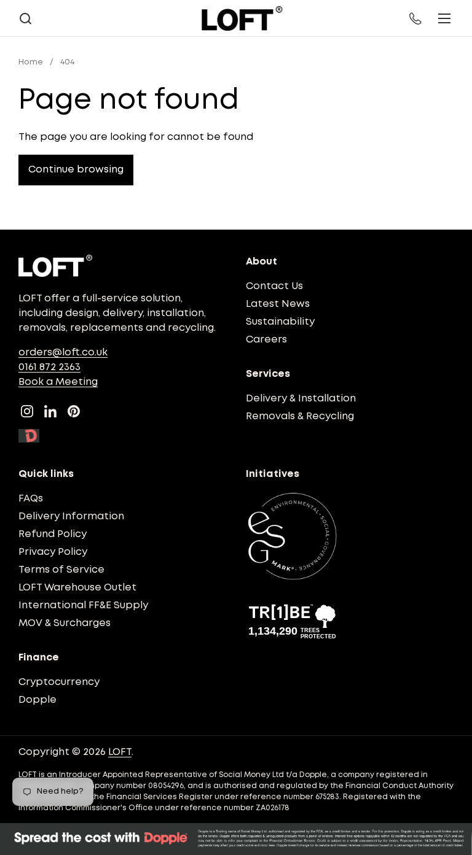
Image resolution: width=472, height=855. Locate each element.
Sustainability (280, 322)
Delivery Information (71, 516)
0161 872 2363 (49, 367)
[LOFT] (242, 18)
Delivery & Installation (301, 398)
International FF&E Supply (83, 605)
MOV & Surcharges (64, 623)
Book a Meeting (58, 382)
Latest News (278, 304)
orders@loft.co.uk (63, 352)
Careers (266, 339)
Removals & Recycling (300, 416)
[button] (25, 18)
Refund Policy (52, 534)
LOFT (120, 752)
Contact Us (274, 286)
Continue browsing (76, 169)
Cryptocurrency (59, 682)
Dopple (37, 700)
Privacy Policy (52, 552)
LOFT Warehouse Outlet (77, 587)
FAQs (30, 498)
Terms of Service (61, 570)
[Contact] (416, 18)
